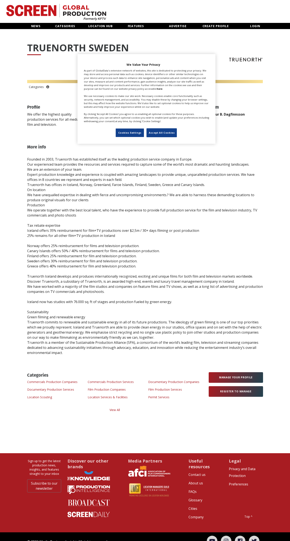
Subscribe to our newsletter (44, 486)
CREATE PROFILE (216, 26)
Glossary (195, 500)
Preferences (238, 484)
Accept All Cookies (162, 132)
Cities (193, 508)
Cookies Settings (129, 132)
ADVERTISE (177, 26)
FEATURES (136, 26)
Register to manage (236, 391)
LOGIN (255, 26)
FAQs (193, 491)
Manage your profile (236, 377)
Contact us (197, 474)
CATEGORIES (65, 26)
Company (196, 517)
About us (196, 483)
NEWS (36, 26)
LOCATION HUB (100, 26)
